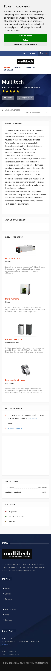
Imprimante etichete (15, 380)
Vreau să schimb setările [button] (25, 44)
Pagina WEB (26, 97)
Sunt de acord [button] (25, 35)
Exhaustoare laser (13, 339)
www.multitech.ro (15, 428)
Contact (8, 70)
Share (9, 97)
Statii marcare (12, 299)
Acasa (7, 67)
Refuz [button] (25, 40)
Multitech (16, 110)
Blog (7, 614)
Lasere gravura (12, 258)
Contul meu (30, 53)
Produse (18, 67)
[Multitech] (25, 61)
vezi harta (6, 644)
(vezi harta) (32, 418)
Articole (30, 67)
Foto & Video (10, 609)
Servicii (8, 594)
